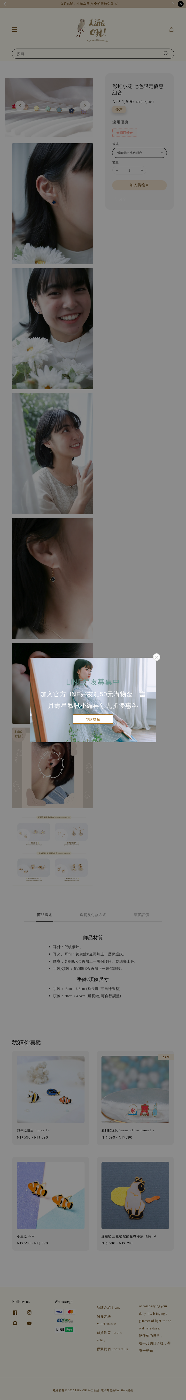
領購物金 (93, 719)
